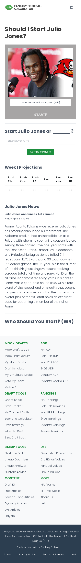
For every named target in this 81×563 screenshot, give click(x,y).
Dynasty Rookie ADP (54, 381)
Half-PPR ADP (49, 356)
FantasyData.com (52, 547)
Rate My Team (15, 381)
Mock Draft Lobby (17, 350)
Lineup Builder (50, 472)
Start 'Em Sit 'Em (16, 453)
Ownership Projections (56, 453)
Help (43, 503)
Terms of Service (53, 554)
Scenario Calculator (19, 419)
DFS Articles (12, 510)
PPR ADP (45, 350)
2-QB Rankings (50, 419)
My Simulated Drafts (19, 375)
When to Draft (14, 431)
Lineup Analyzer (15, 466)
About (7, 554)
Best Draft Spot (15, 437)
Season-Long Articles (19, 497)
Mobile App (12, 387)
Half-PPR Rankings (52, 406)
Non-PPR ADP (49, 362)
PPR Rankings (49, 400)
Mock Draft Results (17, 356)
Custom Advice (15, 472)
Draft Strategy (14, 425)
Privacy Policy (27, 554)
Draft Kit (10, 485)
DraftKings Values (52, 459)
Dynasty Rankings (52, 425)
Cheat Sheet (13, 400)
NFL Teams (47, 485)
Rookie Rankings (51, 431)
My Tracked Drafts (17, 412)
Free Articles (13, 491)
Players (10, 516)
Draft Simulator (15, 368)
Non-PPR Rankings (52, 412)
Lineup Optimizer (16, 459)
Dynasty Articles (16, 503)
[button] (71, 7)
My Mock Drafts (15, 362)
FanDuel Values (51, 466)
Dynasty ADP (49, 375)
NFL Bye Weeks (50, 491)
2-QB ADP (47, 368)
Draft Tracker (13, 406)
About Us (46, 497)
